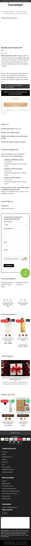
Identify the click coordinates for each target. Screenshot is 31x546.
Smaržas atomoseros (21, 11)
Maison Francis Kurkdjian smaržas (10, 491)
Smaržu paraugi (6, 467)
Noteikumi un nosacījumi (22, 542)
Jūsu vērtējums (8, 221)
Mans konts (5, 462)
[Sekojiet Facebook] (3, 513)
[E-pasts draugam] (5, 113)
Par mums (4, 451)
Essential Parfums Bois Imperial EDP (8, 339)
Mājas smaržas (6, 483)
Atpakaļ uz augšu (15, 432)
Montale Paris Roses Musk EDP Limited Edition (8, 305)
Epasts (6, 249)
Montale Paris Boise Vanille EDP (23, 304)
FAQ (3, 464)
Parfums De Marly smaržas (9, 488)
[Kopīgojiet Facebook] (2, 113)
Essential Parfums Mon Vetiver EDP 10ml (8, 423)
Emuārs (4, 454)
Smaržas (4, 481)
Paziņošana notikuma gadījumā (15, 104)
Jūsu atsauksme (8, 228)
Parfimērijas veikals (8, 11)
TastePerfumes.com (7, 457)
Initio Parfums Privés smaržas (9, 493)
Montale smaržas (6, 498)
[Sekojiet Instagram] (6, 513)
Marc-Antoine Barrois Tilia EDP (23, 339)
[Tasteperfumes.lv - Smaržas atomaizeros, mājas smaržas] (15, 5)
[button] (2, 5)
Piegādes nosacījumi (7, 472)
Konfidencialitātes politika (9, 542)
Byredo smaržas (6, 496)
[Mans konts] (25, 5)
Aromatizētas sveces (7, 486)
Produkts (4, 459)
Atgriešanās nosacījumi (8, 469)
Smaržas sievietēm (9, 13)
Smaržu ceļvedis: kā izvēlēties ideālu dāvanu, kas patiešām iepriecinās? (15, 378)
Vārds (6, 242)
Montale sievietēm (22, 13)
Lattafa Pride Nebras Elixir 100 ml (23, 423)
